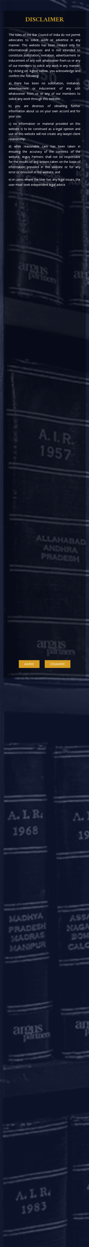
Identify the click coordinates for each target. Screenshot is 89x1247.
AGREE (29, 664)
